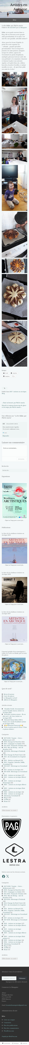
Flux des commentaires (11, 1028)
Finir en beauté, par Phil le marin (14, 402)
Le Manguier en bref (10, 698)
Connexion (7, 1022)
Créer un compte (9, 1020)
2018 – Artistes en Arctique (12, 775)
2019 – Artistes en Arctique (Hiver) (15, 777)
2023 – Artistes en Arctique (12, 792)
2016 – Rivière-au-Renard (12, 760)
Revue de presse (9, 694)
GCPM (6, 799)
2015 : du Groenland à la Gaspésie (15, 757)
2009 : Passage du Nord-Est (12, 742)
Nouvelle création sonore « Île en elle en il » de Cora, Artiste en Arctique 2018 (14, 716)
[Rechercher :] (14, 470)
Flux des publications (11, 1025)
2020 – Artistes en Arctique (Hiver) (15, 784)
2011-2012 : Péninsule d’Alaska (13, 745)
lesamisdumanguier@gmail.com (16, 1005)
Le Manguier (23, 27)
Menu (14, 20)
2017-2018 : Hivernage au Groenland (15, 771)
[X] (7, 876)
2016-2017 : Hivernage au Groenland (15, 766)
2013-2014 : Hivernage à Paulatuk (14, 751)
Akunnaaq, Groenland (11, 795)
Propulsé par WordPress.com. (9, 1036)
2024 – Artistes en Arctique (12, 794)
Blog (3, 393)
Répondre (6, 436)
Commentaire (21, 459)
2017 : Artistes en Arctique (18, 391)
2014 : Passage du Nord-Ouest (13, 755)
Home (6, 801)
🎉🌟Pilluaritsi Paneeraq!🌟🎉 (13, 725)
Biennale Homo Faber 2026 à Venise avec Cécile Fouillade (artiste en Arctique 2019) (14, 721)
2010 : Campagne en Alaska (12, 743)
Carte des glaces (9, 696)
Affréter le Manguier (10, 700)
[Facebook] (3, 876)
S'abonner (22, 978)
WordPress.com (9, 1031)
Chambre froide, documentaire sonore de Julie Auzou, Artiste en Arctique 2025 (13, 710)
